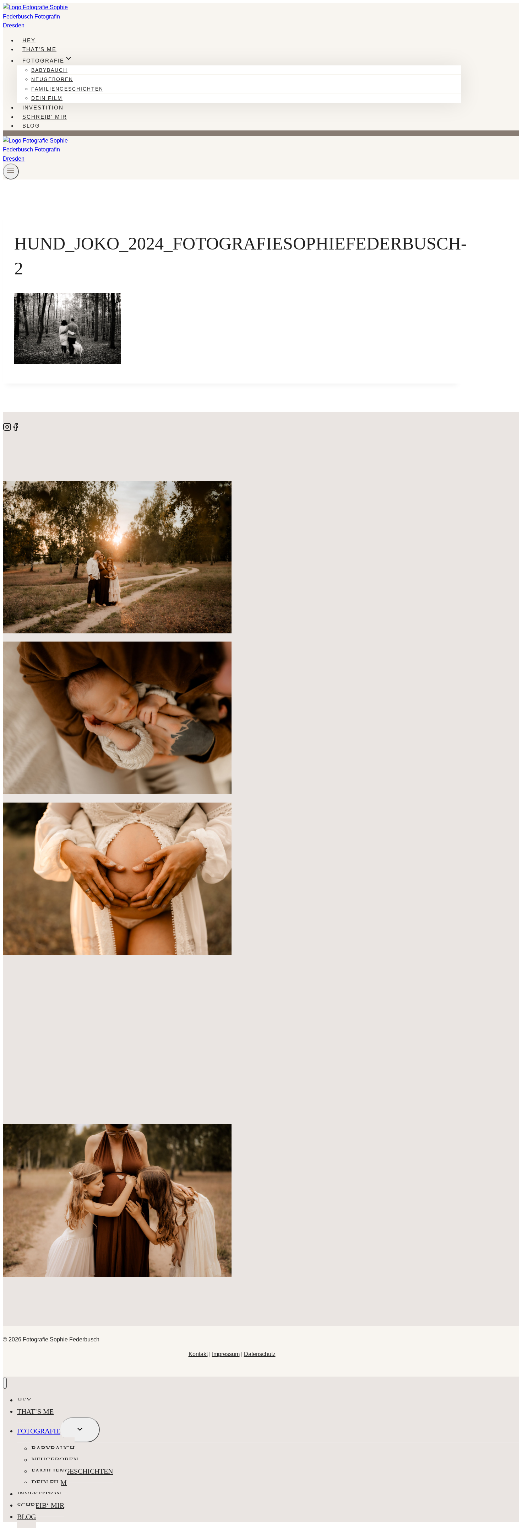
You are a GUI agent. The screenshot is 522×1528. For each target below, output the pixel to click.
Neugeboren (52, 79)
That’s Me (39, 49)
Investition (43, 107)
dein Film (46, 98)
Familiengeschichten (67, 89)
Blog (31, 126)
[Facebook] (15, 429)
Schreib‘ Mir (44, 117)
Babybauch (49, 70)
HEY (29, 40)
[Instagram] (7, 429)
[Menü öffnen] (11, 171)
